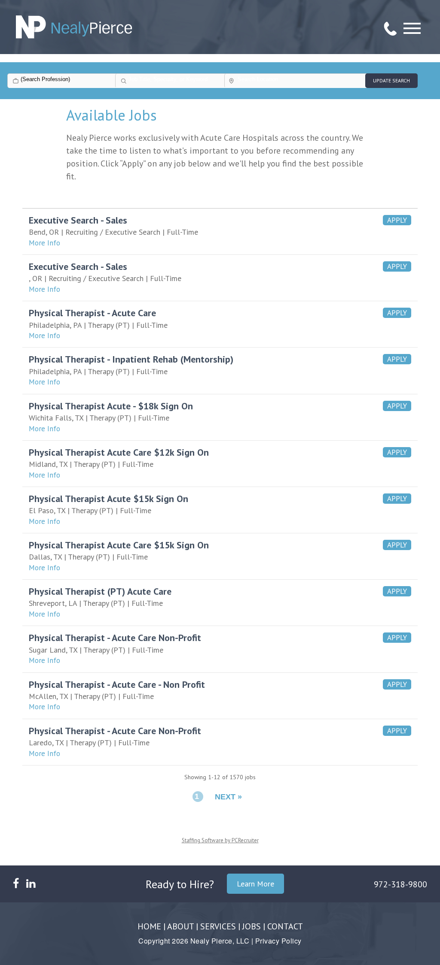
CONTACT (285, 926)
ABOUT (180, 926)
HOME (149, 926)
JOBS (251, 926)
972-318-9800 (400, 884)
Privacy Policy (278, 941)
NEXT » (228, 797)
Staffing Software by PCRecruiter (220, 840)
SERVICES (218, 926)
